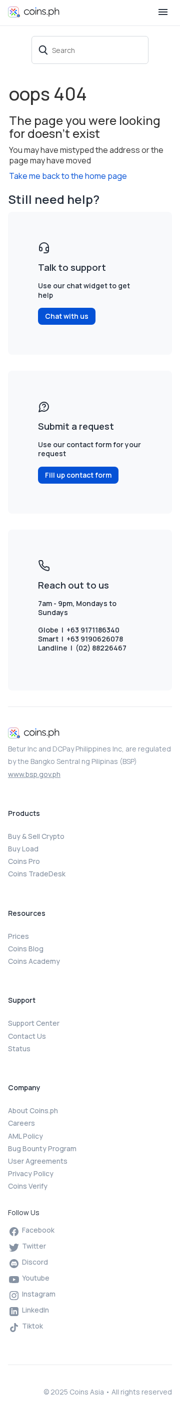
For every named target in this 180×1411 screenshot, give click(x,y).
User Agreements (38, 1161)
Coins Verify (28, 1186)
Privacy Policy (31, 1173)
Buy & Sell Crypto (36, 836)
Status (19, 1048)
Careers (21, 1123)
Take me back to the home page (68, 175)
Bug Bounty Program (42, 1148)
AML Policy (25, 1136)
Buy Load (23, 848)
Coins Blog (26, 948)
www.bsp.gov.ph (34, 774)
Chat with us (66, 316)
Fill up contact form (78, 475)
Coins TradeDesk (37, 873)
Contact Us (27, 1036)
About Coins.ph (33, 1110)
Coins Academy (34, 961)
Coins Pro (24, 861)
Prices (18, 936)
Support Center (34, 1023)
